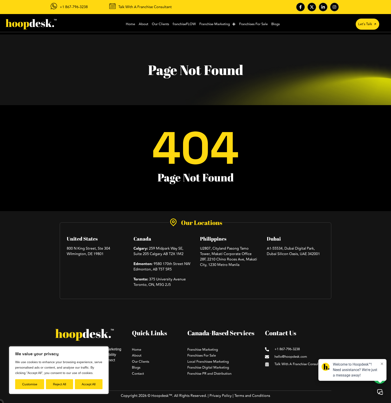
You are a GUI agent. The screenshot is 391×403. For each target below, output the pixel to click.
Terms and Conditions (252, 395)
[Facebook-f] (300, 7)
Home (130, 24)
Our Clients (160, 24)
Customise (29, 384)
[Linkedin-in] (323, 7)
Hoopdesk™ (161, 395)
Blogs (275, 24)
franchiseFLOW (184, 24)
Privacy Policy (221, 395)
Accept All (88, 384)
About (143, 24)
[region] (59, 370)
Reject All (59, 384)
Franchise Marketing (214, 24)
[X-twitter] (312, 7)
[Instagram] (334, 7)
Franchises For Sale (253, 24)
